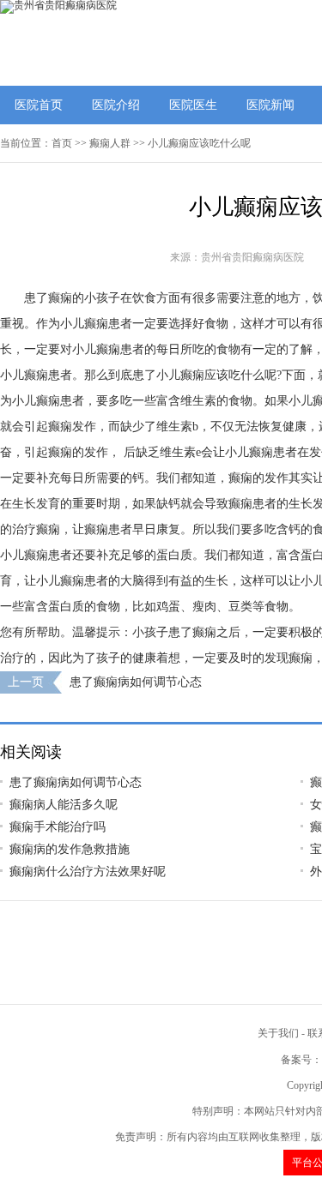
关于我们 (278, 1033)
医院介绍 (116, 105)
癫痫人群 (110, 143)
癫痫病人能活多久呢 (63, 804)
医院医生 (193, 105)
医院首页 (39, 105)
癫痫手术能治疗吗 (57, 826)
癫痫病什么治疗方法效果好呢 (87, 871)
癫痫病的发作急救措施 (69, 849)
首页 (62, 143)
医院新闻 (270, 105)
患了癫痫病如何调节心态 (136, 682)
